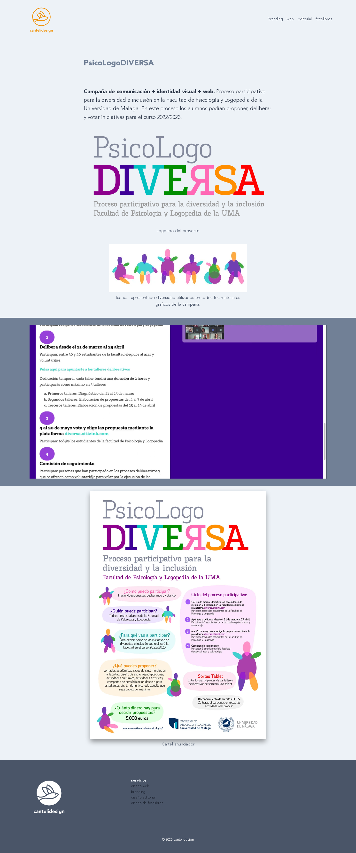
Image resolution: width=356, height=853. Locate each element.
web (290, 19)
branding (275, 19)
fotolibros (324, 19)
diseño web (140, 786)
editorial (305, 19)
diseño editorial (143, 797)
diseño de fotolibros (147, 803)
